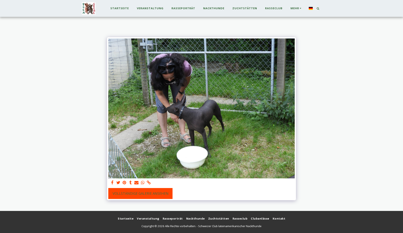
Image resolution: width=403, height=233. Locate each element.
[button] (318, 8)
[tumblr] (130, 182)
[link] (149, 182)
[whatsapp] (142, 182)
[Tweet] (118, 182)
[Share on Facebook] (112, 182)
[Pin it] (124, 182)
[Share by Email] (136, 182)
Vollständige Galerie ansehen (141, 193)
